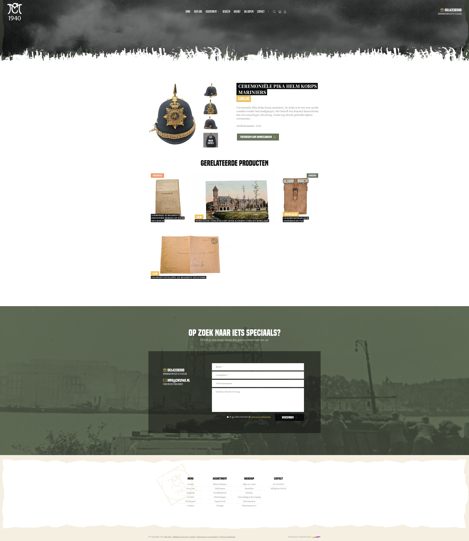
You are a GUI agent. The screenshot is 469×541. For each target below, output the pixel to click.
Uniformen (220, 488)
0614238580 (278, 484)
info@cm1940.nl (278, 488)
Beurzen (226, 12)
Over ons (198, 12)
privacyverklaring (261, 416)
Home (188, 12)
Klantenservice (249, 505)
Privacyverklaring (227, 537)
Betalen (249, 492)
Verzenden (288, 417)
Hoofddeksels (219, 492)
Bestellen (249, 488)
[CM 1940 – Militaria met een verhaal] (14, 11)
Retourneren (249, 501)
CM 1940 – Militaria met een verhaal (179, 537)
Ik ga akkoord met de (250, 416)
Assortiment (211, 12)
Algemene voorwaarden (207, 537)
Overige (220, 505)
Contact (261, 12)
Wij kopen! (249, 12)
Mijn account (249, 484)
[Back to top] (464, 536)
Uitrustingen (220, 497)
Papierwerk (219, 501)
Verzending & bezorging (249, 497)
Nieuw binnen (219, 484)
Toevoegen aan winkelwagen (256, 137)
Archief (237, 12)
